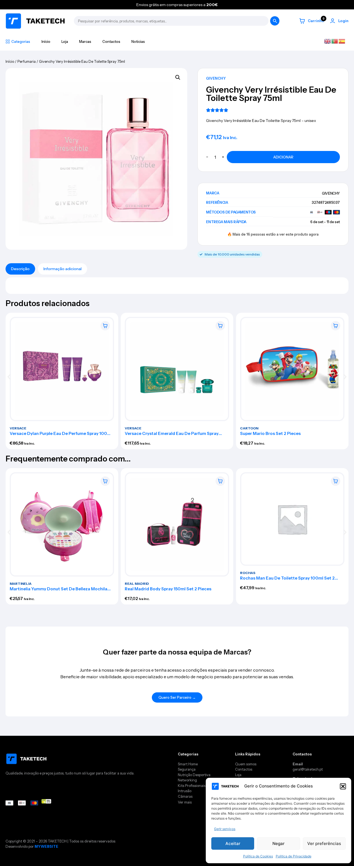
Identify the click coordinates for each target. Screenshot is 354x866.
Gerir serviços (224, 829)
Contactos (111, 41)
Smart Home (188, 764)
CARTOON (249, 428)
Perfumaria (26, 61)
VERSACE (18, 428)
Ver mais (185, 802)
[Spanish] (342, 41)
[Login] (332, 21)
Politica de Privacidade (293, 856)
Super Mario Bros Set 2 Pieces (270, 433)
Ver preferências (324, 843)
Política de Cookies (258, 856)
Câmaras (185, 796)
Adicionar (283, 157)
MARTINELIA (21, 583)
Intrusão (184, 791)
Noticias (138, 41)
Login (343, 21)
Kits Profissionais (191, 785)
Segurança (187, 769)
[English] (327, 41)
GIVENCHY (216, 78)
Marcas (85, 41)
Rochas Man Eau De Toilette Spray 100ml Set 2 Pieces (287, 580)
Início (45, 41)
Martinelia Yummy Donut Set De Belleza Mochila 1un (58, 590)
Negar (278, 843)
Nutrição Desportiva (194, 775)
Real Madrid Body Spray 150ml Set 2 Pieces (168, 588)
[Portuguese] (335, 41)
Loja (64, 41)
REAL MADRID (137, 583)
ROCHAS (247, 573)
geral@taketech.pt (308, 769)
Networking (187, 780)
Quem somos (245, 764)
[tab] (20, 269)
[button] (343, 786)
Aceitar (232, 843)
